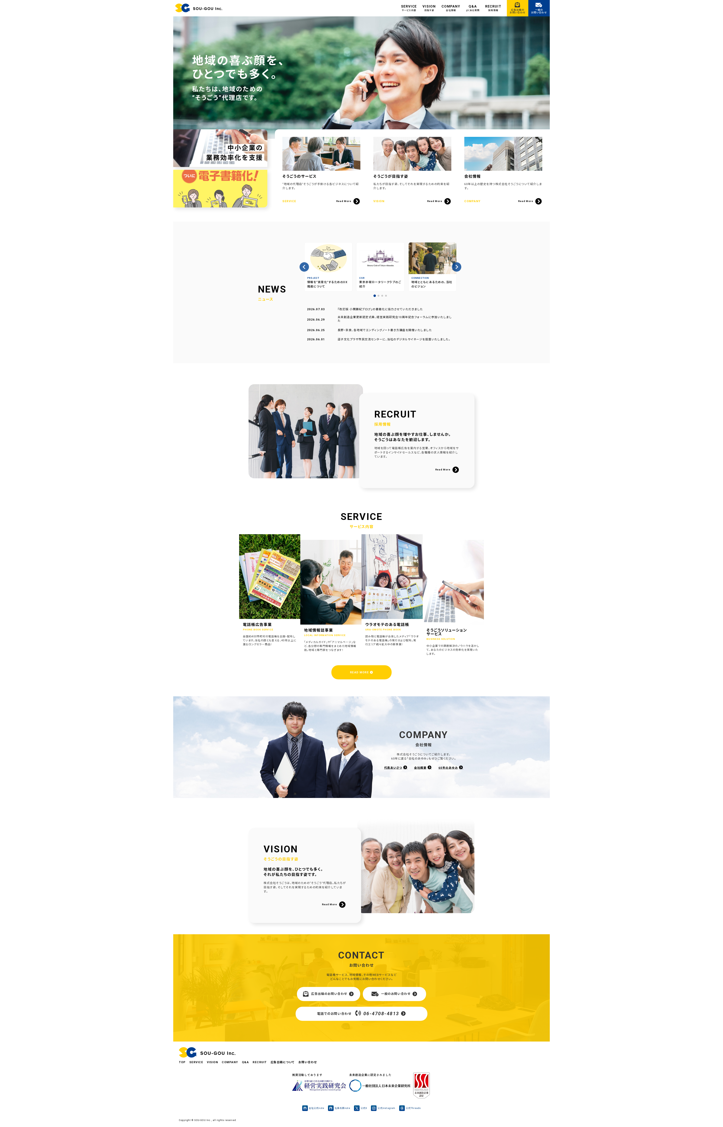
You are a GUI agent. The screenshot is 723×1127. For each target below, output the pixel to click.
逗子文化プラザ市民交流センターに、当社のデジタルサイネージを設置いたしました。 (394, 339)
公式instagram (386, 1108)
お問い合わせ (307, 1062)
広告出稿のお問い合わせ (329, 994)
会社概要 (420, 767)
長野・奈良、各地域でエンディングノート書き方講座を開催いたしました (385, 330)
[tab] (375, 296)
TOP (182, 1062)
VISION (429, 8)
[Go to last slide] (304, 267)
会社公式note (316, 1108)
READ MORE (360, 672)
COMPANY (451, 8)
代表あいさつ (393, 767)
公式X (364, 1108)
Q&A (473, 8)
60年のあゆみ (448, 767)
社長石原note (342, 1108)
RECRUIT (493, 8)
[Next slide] (456, 267)
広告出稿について (283, 1062)
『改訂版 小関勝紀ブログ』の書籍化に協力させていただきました (380, 309)
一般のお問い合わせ (395, 994)
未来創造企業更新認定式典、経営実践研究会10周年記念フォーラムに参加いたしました (395, 319)
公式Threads (413, 1108)
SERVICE (409, 8)
